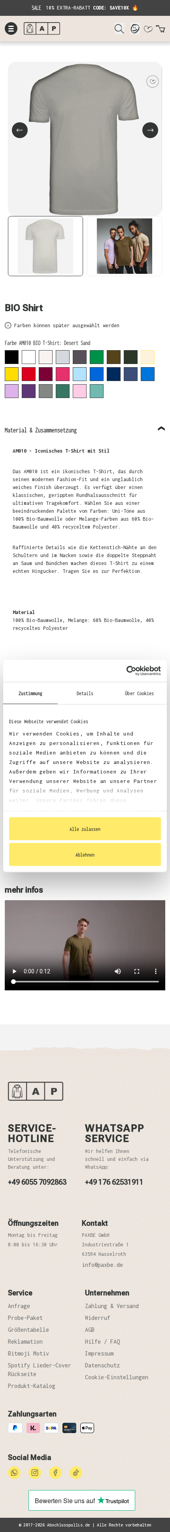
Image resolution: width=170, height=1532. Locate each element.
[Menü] (11, 28)
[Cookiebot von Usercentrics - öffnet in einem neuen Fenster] (126, 671)
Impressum (99, 1353)
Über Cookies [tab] (139, 693)
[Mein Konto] (135, 28)
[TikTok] (76, 1472)
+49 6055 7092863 (37, 1182)
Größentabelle (28, 1329)
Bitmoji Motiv (28, 1353)
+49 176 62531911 (114, 1182)
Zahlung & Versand (112, 1306)
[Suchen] (119, 28)
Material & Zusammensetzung (41, 430)
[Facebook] (55, 1472)
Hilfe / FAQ (102, 1341)
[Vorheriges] (20, 130)
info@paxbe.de (102, 1264)
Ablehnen (85, 854)
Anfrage (19, 1306)
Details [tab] (85, 693)
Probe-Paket (25, 1317)
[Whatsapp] (14, 1472)
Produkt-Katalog (31, 1385)
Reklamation (25, 1341)
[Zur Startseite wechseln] (66, 28)
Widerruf (97, 1317)
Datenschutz (102, 1365)
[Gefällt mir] (152, 81)
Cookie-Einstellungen (116, 1377)
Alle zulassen (85, 828)
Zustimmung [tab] (31, 693)
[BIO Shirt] (85, 139)
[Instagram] (34, 1472)
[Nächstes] (150, 130)
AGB (89, 1329)
